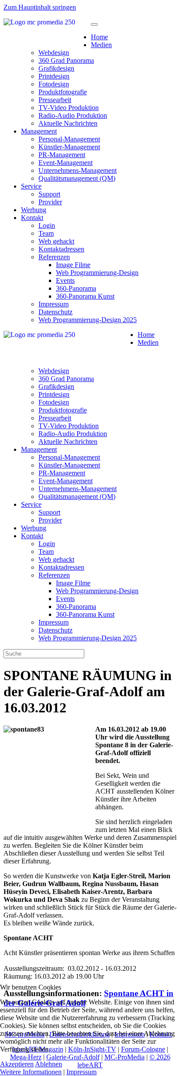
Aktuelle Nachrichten (67, 123)
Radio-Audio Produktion (72, 115)
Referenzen (54, 257)
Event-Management (65, 162)
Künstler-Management (69, 147)
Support (49, 194)
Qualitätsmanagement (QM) (76, 178)
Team (46, 233)
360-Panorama (76, 288)
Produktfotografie (62, 92)
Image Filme (73, 264)
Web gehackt (56, 241)
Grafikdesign (56, 68)
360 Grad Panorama (66, 60)
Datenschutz (55, 312)
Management (39, 131)
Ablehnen (48, 1064)
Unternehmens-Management (77, 170)
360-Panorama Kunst (85, 296)
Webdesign (53, 52)
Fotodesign (53, 84)
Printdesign (53, 76)
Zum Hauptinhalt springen (39, 7)
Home (99, 37)
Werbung (33, 209)
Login (46, 225)
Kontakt (32, 217)
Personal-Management (69, 139)
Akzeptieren (17, 1064)
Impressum (53, 304)
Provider (50, 202)
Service (31, 186)
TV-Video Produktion (68, 107)
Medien (101, 44)
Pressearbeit (54, 99)
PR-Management (61, 154)
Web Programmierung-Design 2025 (87, 319)
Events (65, 280)
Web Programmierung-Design (97, 272)
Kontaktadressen (61, 249)
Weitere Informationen (31, 1072)
